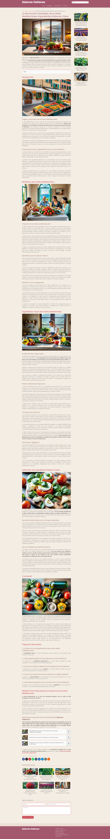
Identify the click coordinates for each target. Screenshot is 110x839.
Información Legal (59, 828)
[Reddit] (48, 759)
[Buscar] (87, 2)
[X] (26, 759)
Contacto (65, 5)
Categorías (49, 5)
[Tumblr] (36, 759)
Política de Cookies (59, 831)
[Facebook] (23, 759)
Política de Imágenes (59, 833)
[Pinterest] (29, 759)
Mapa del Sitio (58, 836)
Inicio (44, 5)
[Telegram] (42, 759)
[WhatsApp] (33, 759)
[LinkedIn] (39, 759)
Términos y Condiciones (60, 830)
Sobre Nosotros (57, 5)
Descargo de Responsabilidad (61, 834)
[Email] (45, 759)
